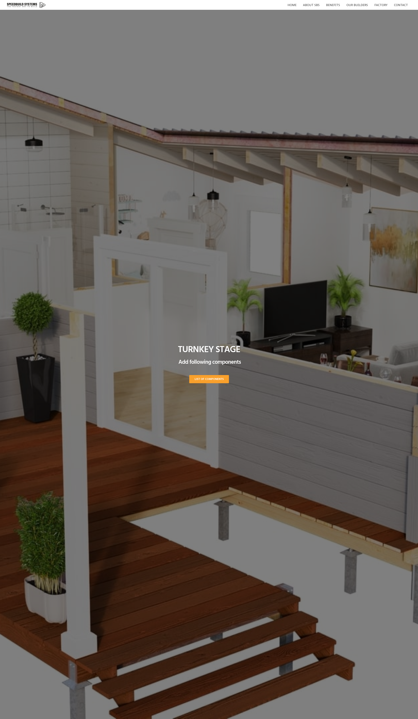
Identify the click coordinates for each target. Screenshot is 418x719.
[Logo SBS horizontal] (26, 5)
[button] (321, 5)
